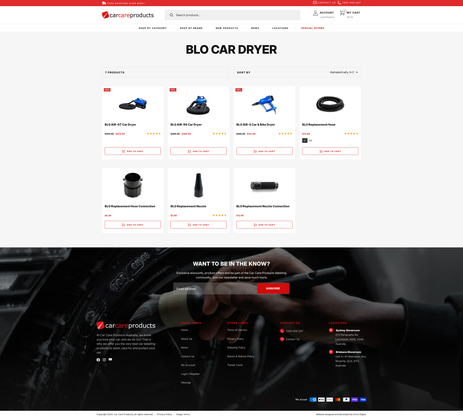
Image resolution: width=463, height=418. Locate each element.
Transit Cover (235, 364)
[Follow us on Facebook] (98, 360)
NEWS (255, 28)
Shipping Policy (236, 347)
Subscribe (273, 288)
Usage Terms (183, 414)
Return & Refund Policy (240, 356)
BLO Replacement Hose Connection (130, 206)
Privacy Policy (235, 338)
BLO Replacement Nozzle (188, 206)
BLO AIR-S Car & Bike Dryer (255, 124)
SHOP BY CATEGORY (153, 28)
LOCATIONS (280, 28)
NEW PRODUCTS (227, 28)
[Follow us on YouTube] (110, 359)
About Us (186, 338)
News (184, 347)
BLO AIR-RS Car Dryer (186, 124)
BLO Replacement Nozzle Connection (262, 206)
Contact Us (187, 356)
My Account (188, 364)
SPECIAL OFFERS (312, 28)
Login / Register (190, 373)
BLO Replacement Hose (318, 124)
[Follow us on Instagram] (104, 359)
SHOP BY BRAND (191, 28)
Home (184, 329)
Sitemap (186, 382)
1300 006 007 (351, 2)
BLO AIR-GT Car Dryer (120, 124)
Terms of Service (237, 329)
